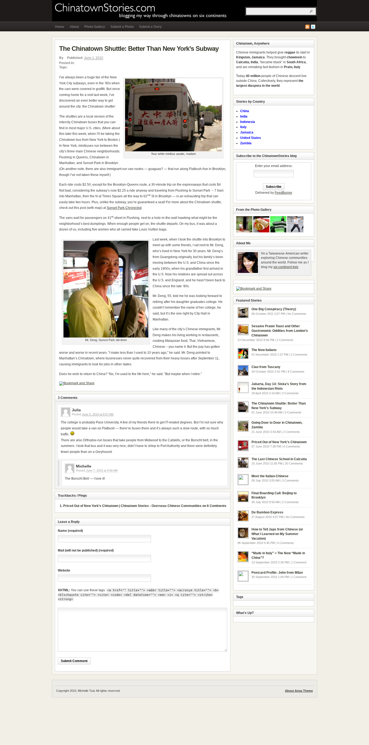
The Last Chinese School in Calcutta (279, 459)
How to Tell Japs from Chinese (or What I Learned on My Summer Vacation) (277, 533)
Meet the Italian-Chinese (270, 476)
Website (64, 570)
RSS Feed (307, 27)
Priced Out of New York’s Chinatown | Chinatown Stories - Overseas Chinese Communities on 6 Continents (144, 506)
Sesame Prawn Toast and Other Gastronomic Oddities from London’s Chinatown (279, 330)
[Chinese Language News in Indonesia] (278, 231)
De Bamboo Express (267, 512)
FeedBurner (283, 193)
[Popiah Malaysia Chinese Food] (261, 231)
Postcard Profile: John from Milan (277, 572)
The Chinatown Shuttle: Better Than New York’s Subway (139, 48)
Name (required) (70, 531)
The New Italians (264, 350)
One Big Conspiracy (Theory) (273, 309)
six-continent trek (285, 267)
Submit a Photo (122, 27)
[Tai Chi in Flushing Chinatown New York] (295, 231)
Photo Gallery (94, 27)
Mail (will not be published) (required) (86, 550)
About (74, 27)
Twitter (313, 27)
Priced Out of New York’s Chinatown (279, 442)
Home (59, 27)
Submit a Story (150, 27)
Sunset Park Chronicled (124, 208)
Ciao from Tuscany (265, 367)
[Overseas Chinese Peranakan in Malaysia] (244, 231)
